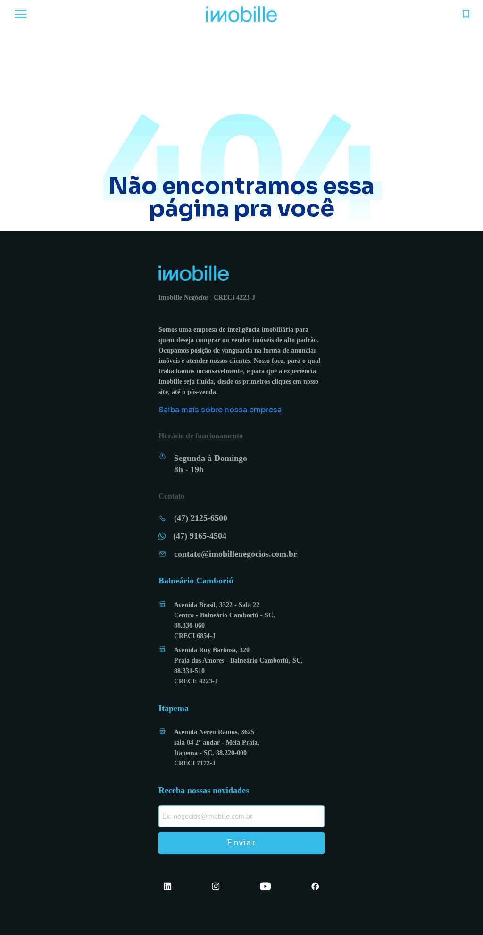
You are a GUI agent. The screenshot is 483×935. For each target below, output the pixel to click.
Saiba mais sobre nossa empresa (220, 410)
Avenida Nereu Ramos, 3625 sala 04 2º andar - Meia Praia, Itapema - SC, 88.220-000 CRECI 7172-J (216, 748)
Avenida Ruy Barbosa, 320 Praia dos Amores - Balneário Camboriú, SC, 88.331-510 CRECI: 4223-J (238, 666)
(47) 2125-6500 (200, 518)
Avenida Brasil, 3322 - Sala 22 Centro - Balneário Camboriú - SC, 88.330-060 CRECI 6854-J (224, 620)
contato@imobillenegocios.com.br (235, 553)
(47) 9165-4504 (199, 536)
